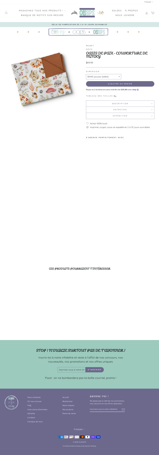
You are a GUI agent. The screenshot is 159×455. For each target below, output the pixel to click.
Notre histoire (68, 405)
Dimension (93, 71)
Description (120, 104)
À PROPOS (131, 10)
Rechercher (68, 401)
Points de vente (69, 413)
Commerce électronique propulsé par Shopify (79, 446)
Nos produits (68, 409)
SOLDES (117, 10)
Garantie (31, 413)
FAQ (29, 405)
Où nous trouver (34, 401)
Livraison (31, 417)
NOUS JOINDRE (125, 15)
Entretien (120, 110)
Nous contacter (34, 397)
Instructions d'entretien (37, 409)
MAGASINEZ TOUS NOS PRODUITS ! (41, 10)
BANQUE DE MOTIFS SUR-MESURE (42, 15)
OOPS (89, 49)
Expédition (120, 116)
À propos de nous (35, 421)
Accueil (89, 45)
